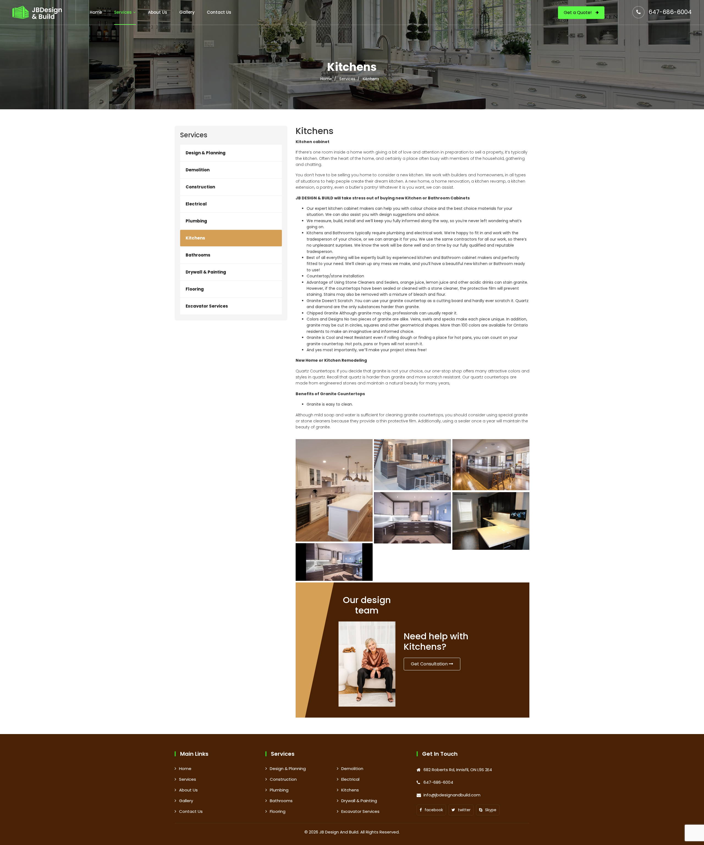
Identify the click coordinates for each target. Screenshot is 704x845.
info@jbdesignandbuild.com (452, 795)
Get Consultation (430, 664)
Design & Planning (206, 153)
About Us (157, 12)
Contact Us (219, 12)
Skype (490, 810)
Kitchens (195, 238)
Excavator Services (207, 306)
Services (123, 12)
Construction (200, 187)
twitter (464, 810)
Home (96, 12)
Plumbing (196, 221)
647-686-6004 (670, 12)
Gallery (187, 12)
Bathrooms (198, 255)
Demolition (198, 170)
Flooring (195, 289)
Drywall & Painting (206, 272)
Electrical (196, 204)
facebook (434, 810)
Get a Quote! (578, 12)
